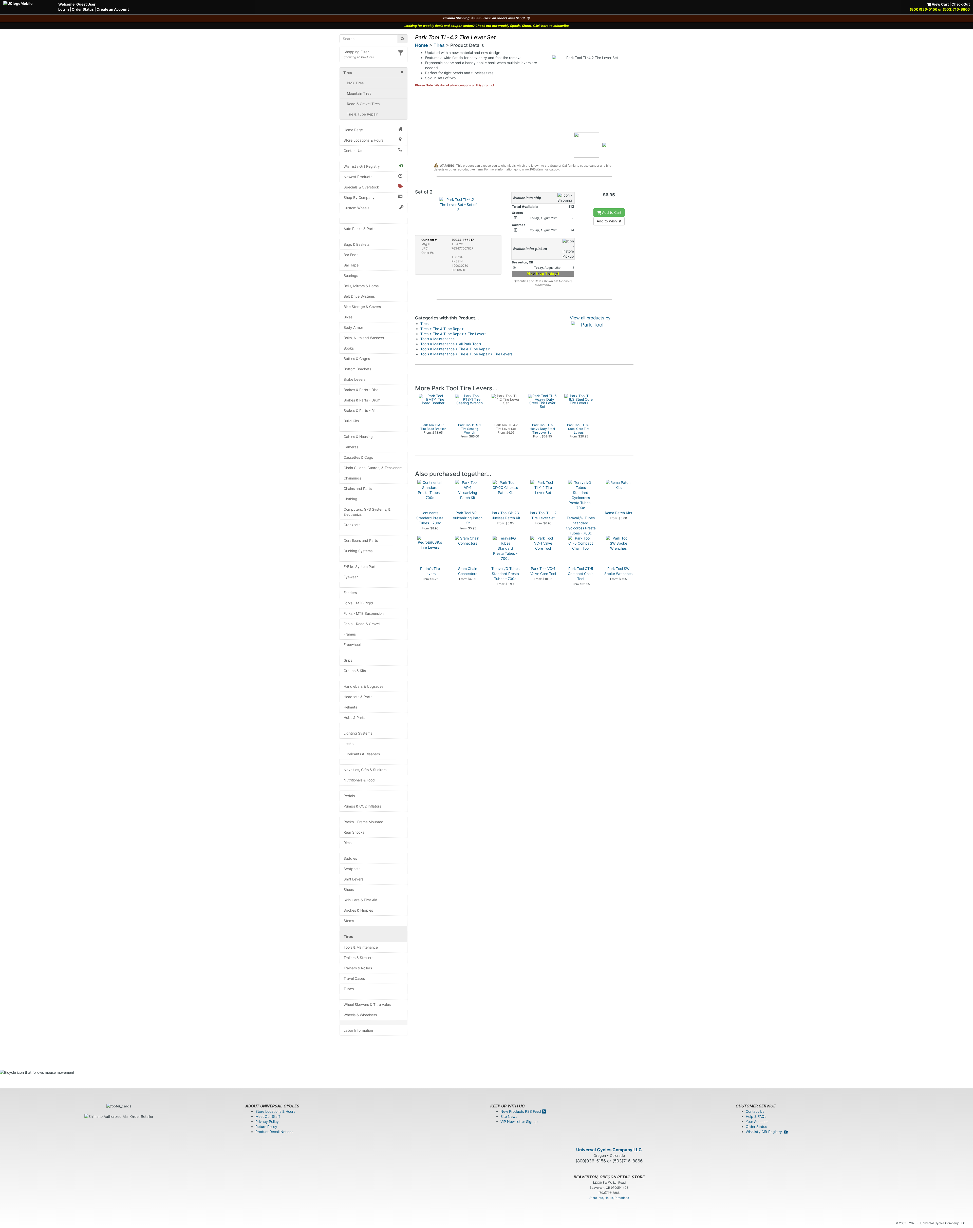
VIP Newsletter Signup (519, 1121)
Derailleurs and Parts (361, 540)
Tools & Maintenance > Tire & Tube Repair (455, 349)
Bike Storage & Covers (362, 306)
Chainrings (352, 478)
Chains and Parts (358, 488)
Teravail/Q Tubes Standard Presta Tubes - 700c (505, 573)
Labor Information (358, 1030)
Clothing (350, 499)
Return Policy (266, 1126)
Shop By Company (359, 197)
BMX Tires (355, 83)
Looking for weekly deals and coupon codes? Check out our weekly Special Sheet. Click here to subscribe (486, 26)
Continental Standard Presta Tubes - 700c (429, 518)
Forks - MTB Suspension (364, 613)
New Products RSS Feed (521, 1111)
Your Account (757, 1121)
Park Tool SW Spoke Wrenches (618, 571)
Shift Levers (353, 879)
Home (421, 45)
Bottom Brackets (357, 369)
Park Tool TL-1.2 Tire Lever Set (543, 515)
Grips (348, 660)
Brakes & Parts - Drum (362, 400)
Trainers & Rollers (358, 968)
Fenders (350, 592)
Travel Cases (354, 978)
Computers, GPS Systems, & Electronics (367, 511)
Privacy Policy (267, 1121)
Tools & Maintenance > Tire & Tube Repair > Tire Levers (466, 354)
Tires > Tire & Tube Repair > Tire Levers (453, 334)
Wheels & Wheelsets (360, 1015)
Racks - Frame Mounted (363, 822)
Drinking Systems (358, 551)
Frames (350, 634)
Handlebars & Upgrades (363, 686)
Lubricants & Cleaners (362, 754)
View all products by (590, 317)
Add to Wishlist (609, 221)
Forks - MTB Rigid (358, 603)
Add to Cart (611, 212)
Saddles (350, 858)
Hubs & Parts (354, 717)
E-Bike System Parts (360, 566)
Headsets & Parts (358, 697)
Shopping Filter (356, 52)
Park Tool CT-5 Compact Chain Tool (580, 573)
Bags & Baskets (356, 244)
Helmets (350, 707)
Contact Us (353, 150)
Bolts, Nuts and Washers (364, 338)
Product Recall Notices (274, 1131)
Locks (348, 743)
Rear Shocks (354, 832)
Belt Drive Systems (359, 296)
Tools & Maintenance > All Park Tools (450, 344)
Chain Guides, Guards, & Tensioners (373, 468)
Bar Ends (351, 255)
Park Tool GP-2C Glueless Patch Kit (505, 515)
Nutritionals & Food (359, 780)
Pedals (349, 796)
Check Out (960, 4)
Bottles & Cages (357, 358)
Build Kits (351, 421)
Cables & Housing (358, 436)
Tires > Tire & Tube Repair (441, 329)
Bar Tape (351, 265)
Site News (508, 1116)
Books (349, 348)
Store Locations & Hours (363, 140)
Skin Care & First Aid (360, 900)
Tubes (349, 989)
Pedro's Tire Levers (430, 571)
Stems (349, 920)
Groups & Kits (355, 670)
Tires (348, 936)
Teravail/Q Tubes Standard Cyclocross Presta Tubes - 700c (581, 525)
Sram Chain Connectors (467, 571)
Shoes (349, 889)
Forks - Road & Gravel (362, 624)
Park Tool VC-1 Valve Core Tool (543, 571)
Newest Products (358, 177)
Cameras (351, 447)
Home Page (353, 130)
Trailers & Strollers (358, 957)
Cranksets (352, 525)
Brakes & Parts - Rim (361, 410)
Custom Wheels (356, 208)
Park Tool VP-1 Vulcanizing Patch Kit (467, 518)
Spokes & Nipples (358, 910)
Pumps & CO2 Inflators (362, 806)
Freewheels (353, 644)
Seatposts (352, 869)
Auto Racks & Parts (359, 228)
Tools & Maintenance (361, 947)
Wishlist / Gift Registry (362, 166)
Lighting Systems (358, 733)
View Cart (940, 4)
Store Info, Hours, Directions (609, 1198)
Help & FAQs (756, 1116)
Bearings (351, 275)
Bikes (348, 317)
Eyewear (351, 577)
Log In (63, 9)
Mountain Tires (359, 93)
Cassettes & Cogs (358, 457)
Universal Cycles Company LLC (609, 1149)
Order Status (83, 9)
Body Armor (353, 327)
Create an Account (113, 9)
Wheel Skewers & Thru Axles (367, 1004)
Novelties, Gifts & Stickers (365, 770)
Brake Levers (354, 379)
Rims (347, 842)
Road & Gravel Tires (363, 104)
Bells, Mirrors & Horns (361, 286)
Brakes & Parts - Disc (361, 390)
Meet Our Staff (267, 1116)
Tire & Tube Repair (362, 114)
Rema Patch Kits (618, 513)
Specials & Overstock (361, 187)
